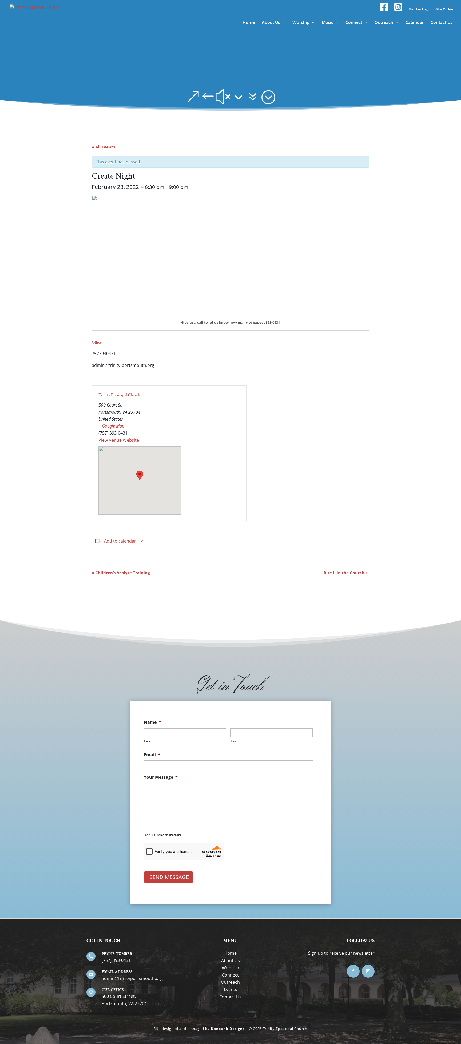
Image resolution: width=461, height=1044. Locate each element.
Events (230, 989)
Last (234, 741)
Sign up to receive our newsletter (341, 953)
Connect (230, 975)
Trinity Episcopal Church (119, 395)
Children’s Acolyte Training (121, 572)
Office (97, 342)
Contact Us (230, 997)
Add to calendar (120, 541)
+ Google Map (111, 426)
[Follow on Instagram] (368, 971)
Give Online (444, 9)
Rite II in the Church (346, 572)
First (148, 741)
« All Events (103, 147)
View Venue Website (118, 440)
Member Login (419, 9)
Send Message (169, 877)
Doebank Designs (228, 1028)
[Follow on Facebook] (353, 971)
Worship (230, 968)
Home (230, 953)
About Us (230, 960)
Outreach (230, 982)
